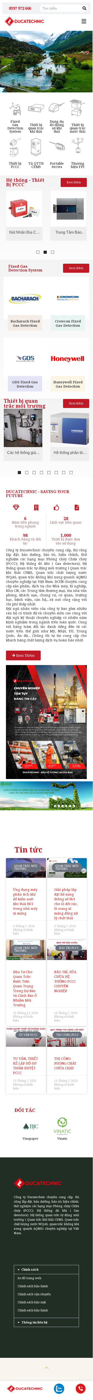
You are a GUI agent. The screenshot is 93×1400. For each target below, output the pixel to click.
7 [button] (63, 472)
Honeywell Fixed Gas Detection (68, 384)
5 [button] (48, 472)
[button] (84, 21)
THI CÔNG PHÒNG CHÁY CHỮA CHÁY (65, 1063)
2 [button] (45, 252)
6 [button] (56, 472)
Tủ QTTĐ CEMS (36, 165)
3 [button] (52, 252)
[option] (24, 215)
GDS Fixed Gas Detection (25, 384)
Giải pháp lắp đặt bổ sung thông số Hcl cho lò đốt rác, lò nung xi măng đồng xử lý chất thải (66, 903)
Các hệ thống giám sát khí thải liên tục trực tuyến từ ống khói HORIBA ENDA (23, 453)
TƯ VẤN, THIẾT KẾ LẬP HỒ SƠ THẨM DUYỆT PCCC (25, 1065)
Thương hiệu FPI (77, 165)
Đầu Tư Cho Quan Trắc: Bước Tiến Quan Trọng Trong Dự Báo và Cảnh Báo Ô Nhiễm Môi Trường (25, 988)
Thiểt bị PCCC (15, 165)
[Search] (84, 8)
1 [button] (37, 252)
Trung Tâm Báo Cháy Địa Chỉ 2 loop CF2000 (24, 233)
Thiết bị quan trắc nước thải (78, 128)
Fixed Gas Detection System (15, 126)
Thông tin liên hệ (34, 1322)
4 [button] (41, 472)
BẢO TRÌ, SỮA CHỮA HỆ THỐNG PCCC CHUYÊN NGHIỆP (65, 981)
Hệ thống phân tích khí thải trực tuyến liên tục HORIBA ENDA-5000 (70, 453)
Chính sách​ (30, 1269)
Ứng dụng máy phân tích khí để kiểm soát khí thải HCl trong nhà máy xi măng (25, 901)
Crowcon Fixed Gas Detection (68, 323)
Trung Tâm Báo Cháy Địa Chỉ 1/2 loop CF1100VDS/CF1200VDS (68, 233)
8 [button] (71, 472)
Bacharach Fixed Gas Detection (25, 323)
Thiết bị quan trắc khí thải (36, 128)
